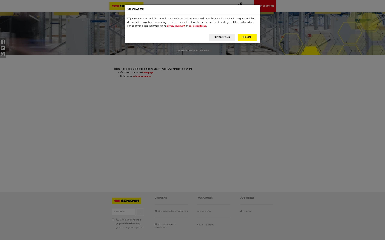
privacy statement (176, 26)
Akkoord (247, 37)
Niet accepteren (222, 37)
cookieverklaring (197, 26)
